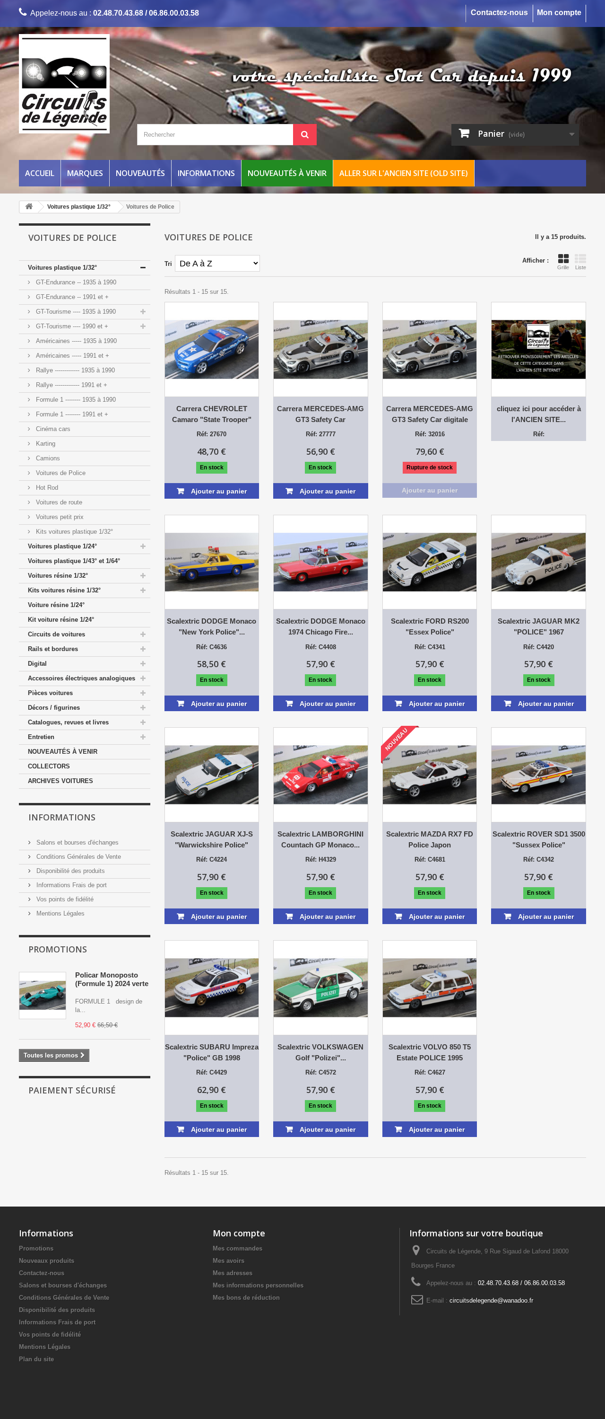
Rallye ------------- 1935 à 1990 (74, 370)
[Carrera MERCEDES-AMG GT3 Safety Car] (321, 349)
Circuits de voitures (56, 634)
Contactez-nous (499, 13)
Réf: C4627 (430, 1072)
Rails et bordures (53, 648)
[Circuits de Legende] (109, 83)
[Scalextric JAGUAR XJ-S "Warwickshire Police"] (212, 775)
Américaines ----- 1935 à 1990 (75, 340)
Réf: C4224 (211, 859)
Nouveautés (140, 173)
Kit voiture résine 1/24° (61, 619)
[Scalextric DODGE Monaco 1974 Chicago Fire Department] (321, 562)
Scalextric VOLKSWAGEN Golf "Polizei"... (320, 1052)
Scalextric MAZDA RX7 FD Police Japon (429, 839)
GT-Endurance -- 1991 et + (71, 296)
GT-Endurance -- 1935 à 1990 (75, 282)
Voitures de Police (60, 472)
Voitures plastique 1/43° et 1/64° (74, 560)
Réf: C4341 (430, 647)
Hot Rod (46, 487)
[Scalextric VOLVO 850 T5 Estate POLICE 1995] (430, 988)
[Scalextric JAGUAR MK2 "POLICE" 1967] (539, 562)
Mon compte (559, 13)
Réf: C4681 (430, 859)
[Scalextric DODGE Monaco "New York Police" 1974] (212, 562)
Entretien (41, 736)
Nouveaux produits (46, 1260)
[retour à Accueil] (29, 207)
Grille (563, 267)
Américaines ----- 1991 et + (71, 355)
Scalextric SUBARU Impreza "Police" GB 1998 (212, 1052)
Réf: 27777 (321, 434)
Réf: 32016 (430, 434)
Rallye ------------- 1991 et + (70, 384)
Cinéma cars (52, 428)
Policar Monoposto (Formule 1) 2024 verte (111, 979)
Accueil (39, 173)
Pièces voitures (50, 692)
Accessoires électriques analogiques (81, 678)
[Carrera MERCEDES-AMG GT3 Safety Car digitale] (430, 349)
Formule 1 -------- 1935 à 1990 (75, 399)
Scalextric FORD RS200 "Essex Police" (430, 626)
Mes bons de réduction (246, 1297)
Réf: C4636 (211, 647)
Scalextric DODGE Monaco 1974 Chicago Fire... (320, 626)
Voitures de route (58, 502)
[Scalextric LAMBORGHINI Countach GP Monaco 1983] (321, 775)
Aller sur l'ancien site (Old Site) (403, 173)
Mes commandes (237, 1248)
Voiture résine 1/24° (56, 604)
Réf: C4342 (538, 859)
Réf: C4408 (320, 647)
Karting (44, 443)
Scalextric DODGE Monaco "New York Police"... (211, 626)
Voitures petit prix (59, 516)
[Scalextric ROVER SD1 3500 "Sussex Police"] (539, 775)
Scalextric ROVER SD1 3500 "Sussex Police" (539, 839)
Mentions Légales (60, 913)
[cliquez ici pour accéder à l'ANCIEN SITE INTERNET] (539, 349)
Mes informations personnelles (258, 1285)
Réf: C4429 (211, 1072)
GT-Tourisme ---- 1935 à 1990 (75, 311)
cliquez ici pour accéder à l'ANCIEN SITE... (539, 414)
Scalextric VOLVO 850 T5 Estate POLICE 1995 (430, 1052)
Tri (168, 263)
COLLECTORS (49, 766)
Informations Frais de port (71, 885)
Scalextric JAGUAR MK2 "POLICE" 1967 (538, 626)
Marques (85, 173)
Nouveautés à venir (287, 173)
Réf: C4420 (538, 647)
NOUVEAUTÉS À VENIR (62, 751)
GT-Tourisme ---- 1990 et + (71, 326)
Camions (47, 458)
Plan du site (36, 1359)
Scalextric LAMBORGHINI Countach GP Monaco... (320, 839)
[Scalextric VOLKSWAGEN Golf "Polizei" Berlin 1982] (321, 988)
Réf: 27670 (211, 434)
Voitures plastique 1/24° (62, 546)
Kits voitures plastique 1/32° (73, 531)
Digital (37, 663)
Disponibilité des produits (70, 870)
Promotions (57, 949)
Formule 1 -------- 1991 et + (71, 414)
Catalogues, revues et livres (68, 722)
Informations (206, 173)
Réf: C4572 (320, 1072)
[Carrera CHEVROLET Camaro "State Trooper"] (212, 349)
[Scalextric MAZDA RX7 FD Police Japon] (430, 775)
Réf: (538, 434)
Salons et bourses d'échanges (77, 842)
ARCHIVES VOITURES (60, 780)
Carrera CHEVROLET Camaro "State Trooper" (211, 414)
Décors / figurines (54, 707)
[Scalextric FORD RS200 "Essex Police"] (430, 562)
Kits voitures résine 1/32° (64, 590)
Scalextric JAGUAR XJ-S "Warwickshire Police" (212, 839)
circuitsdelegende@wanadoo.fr (491, 1300)
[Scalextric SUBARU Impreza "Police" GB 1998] (212, 988)
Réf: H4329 (320, 859)
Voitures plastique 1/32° (62, 267)
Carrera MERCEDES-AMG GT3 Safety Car (320, 414)
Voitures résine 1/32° (58, 575)
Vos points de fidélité (64, 899)
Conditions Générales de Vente (78, 856)
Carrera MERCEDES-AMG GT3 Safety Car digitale (429, 414)
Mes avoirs (228, 1260)
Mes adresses (232, 1273)
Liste (580, 267)
